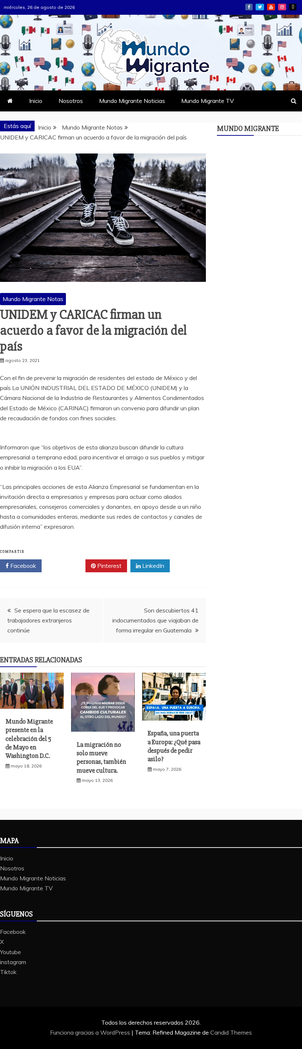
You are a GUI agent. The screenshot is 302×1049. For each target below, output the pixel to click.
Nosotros (71, 100)
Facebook (249, 7)
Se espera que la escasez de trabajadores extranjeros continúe (48, 620)
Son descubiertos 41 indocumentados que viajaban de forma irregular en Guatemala (155, 620)
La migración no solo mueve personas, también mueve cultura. (101, 757)
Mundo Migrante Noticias (132, 100)
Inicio (35, 100)
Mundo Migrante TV (207, 100)
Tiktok (292, 7)
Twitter (66, 565)
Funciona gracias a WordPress (90, 1032)
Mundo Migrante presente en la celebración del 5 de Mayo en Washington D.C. (29, 738)
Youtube (271, 7)
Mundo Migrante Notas (33, 299)
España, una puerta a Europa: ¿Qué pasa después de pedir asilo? (174, 746)
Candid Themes (231, 1032)
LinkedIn (152, 565)
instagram (282, 7)
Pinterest (109, 565)
